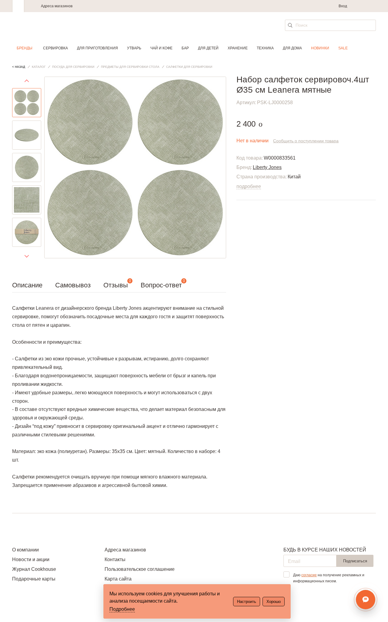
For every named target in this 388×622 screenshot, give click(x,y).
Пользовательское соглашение (140, 569)
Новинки (320, 48)
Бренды (24, 48)
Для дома (292, 48)
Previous (26, 82)
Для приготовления (97, 48)
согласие (309, 575)
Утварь (134, 48)
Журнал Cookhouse (34, 569)
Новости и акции (30, 559)
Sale (343, 48)
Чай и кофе (161, 48)
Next (26, 256)
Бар (185, 48)
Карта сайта (118, 578)
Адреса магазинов (56, 6)
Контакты (115, 559)
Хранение (238, 48)
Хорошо (273, 601)
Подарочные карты (33, 578)
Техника (265, 48)
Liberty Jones (267, 167)
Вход (343, 6)
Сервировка (55, 48)
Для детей (208, 48)
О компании (25, 549)
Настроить (246, 601)
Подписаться (355, 561)
